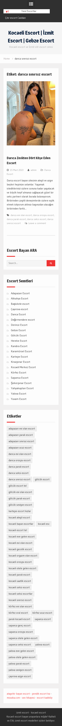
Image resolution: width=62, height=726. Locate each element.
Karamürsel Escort (21, 351)
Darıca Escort (18, 314)
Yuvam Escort (18, 399)
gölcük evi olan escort (20, 492)
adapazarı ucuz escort (20, 447)
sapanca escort (43, 619)
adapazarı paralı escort (21, 434)
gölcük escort (42, 479)
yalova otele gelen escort (22, 657)
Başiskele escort (20, 303)
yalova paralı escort (19, 663)
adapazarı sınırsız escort (21, 441)
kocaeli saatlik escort (20, 581)
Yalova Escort (18, 393)
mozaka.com (13, 697)
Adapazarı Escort (20, 293)
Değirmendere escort (23, 319)
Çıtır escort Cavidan (15, 17)
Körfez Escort (18, 372)
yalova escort (42, 644)
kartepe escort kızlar (20, 511)
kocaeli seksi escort (19, 587)
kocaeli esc (44, 523)
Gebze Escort (18, 330)
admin (34, 170)
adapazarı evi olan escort (22, 428)
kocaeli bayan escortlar (21, 523)
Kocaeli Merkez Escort (23, 367)
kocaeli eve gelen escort (22, 536)
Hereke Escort (19, 340)
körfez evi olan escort (20, 606)
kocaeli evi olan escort (20, 542)
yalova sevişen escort (20, 670)
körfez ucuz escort (42, 612)
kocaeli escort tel (18, 530)
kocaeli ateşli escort (19, 517)
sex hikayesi (28, 697)
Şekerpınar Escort (21, 383)
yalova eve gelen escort (21, 650)
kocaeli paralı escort (19, 574)
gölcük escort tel (18, 485)
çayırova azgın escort (20, 676)
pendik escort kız (41, 693)
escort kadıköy (44, 697)
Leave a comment (37, 223)
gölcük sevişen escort (20, 504)
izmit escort (22, 712)
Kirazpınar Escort (20, 361)
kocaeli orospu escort (20, 562)
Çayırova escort (19, 309)
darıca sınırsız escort (19, 479)
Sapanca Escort (19, 377)
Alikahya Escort (19, 298)
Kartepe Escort (19, 356)
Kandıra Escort (19, 346)
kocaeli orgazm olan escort (23, 555)
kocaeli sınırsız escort (20, 600)
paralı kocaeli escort (19, 619)
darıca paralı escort (16, 219)
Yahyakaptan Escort (22, 388)
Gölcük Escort (19, 335)
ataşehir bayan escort (18, 693)
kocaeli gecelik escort (20, 549)
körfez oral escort (18, 612)
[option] (26, 18)
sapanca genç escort (19, 625)
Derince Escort (19, 324)
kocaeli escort (38, 712)
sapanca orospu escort (21, 631)
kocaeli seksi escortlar (20, 593)
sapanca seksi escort (20, 644)
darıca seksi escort (36, 219)
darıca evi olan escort (21, 215)
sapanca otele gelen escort (23, 638)
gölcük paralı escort (19, 498)
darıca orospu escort (43, 215)
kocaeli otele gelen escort (22, 568)
